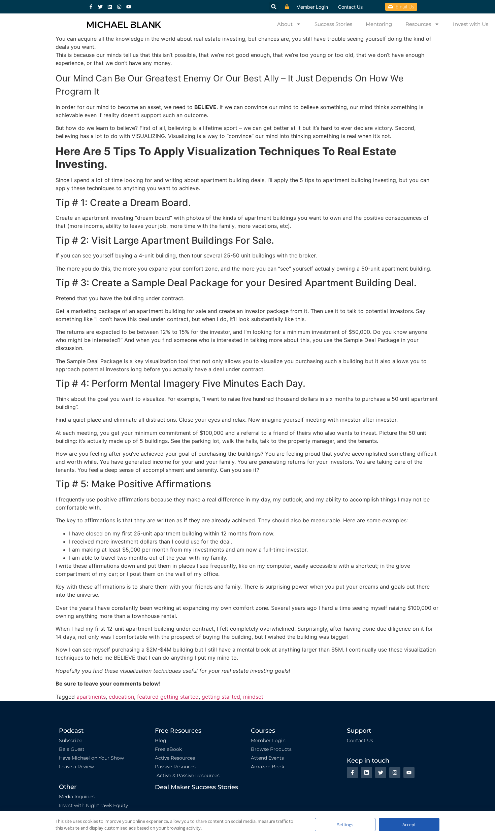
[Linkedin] (109, 6)
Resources (418, 24)
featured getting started (168, 696)
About (285, 24)
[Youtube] (128, 6)
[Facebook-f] (91, 6)
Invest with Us (470, 24)
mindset (253, 696)
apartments (91, 696)
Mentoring (379, 24)
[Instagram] (119, 6)
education (121, 696)
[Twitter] (100, 6)
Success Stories (333, 24)
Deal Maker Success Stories (196, 787)
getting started (221, 696)
